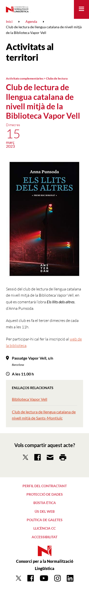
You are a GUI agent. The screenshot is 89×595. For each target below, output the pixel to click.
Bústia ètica (44, 503)
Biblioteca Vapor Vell (29, 399)
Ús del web (45, 511)
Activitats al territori (30, 52)
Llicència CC (44, 528)
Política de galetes (45, 520)
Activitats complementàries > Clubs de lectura (36, 78)
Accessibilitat (44, 537)
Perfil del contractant (44, 486)
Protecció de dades (44, 494)
